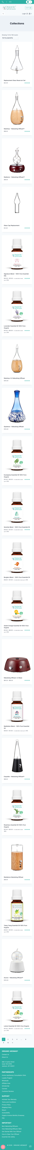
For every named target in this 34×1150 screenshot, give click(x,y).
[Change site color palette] (29, 1)
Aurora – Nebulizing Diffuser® (13, 977)
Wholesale (5, 1080)
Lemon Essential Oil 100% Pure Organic (16, 1026)
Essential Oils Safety (8, 1137)
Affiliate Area (6, 1083)
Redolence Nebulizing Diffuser (13, 877)
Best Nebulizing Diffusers (10, 1126)
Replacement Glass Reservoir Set (14, 80)
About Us (5, 1057)
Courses (4, 1088)
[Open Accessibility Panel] (3, 1147)
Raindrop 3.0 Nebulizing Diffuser (14, 378)
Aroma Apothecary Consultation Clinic (14, 1075)
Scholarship (5, 1086)
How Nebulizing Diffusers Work (12, 1129)
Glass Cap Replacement (11, 225)
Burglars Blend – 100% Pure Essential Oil (17, 577)
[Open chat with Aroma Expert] (30, 1146)
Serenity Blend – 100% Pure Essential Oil (17, 527)
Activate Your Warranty (9, 1099)
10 (8, 1042)
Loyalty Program (7, 1078)
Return (4, 1110)
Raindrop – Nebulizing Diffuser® (14, 129)
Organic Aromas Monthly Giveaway (13, 1115)
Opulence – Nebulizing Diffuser (14, 426)
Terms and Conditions (9, 1102)
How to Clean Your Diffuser (10, 1134)
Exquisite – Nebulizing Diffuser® (14, 776)
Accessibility (6, 1113)
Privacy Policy (6, 1105)
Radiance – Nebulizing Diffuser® (14, 177)
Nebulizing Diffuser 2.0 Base (13, 678)
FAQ (3, 1118)
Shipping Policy (6, 1107)
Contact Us (5, 1054)
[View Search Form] (3, 13)
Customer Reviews (8, 1091)
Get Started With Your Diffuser (11, 1131)
